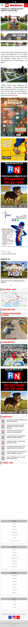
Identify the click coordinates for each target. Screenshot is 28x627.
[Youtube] (18, 617)
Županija (15, 526)
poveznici (15, 95)
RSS (15, 601)
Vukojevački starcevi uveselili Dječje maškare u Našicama (13, 281)
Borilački (15, 563)
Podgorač (14, 592)
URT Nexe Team (14, 558)
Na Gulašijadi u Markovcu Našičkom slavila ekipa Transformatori (17, 420)
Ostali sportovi (14, 566)
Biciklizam (14, 561)
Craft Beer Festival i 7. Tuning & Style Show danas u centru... (16, 442)
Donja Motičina (14, 575)
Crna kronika (15, 532)
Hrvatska (14, 529)
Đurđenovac (14, 578)
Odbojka (15, 555)
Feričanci (14, 581)
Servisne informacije (14, 540)
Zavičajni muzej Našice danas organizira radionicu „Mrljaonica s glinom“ (16, 452)
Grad (9, 251)
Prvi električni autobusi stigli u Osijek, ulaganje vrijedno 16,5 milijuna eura (16, 447)
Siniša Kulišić (5, 12)
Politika (14, 537)
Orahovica (14, 589)
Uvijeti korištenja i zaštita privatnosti (12, 623)
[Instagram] (14, 617)
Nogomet (14, 549)
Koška (14, 587)
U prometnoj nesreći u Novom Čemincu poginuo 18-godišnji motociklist (16, 436)
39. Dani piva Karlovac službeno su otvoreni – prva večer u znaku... (15, 431)
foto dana (3, 251)
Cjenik (14, 604)
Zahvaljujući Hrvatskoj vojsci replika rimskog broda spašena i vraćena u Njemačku (15, 426)
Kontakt (14, 607)
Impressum (23, 623)
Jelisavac (14, 584)
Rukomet (14, 552)
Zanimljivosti (15, 535)
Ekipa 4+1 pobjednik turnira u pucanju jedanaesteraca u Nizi (16, 457)
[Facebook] (10, 617)
